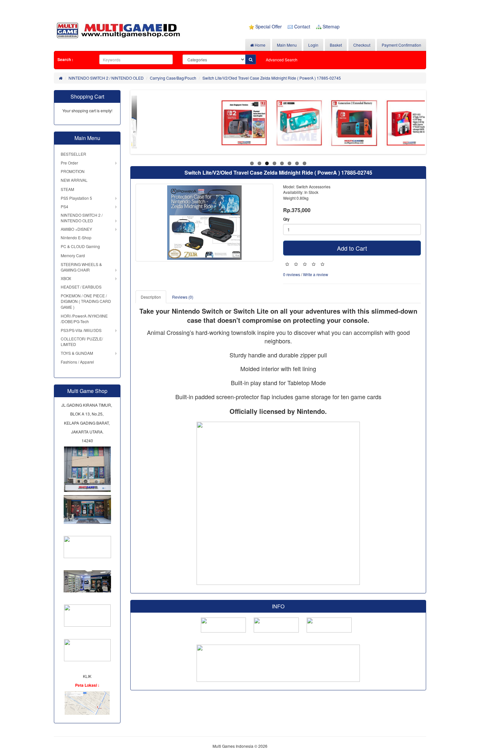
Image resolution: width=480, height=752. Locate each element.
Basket (336, 45)
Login (313, 45)
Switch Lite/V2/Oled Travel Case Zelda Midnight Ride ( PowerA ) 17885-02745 (271, 78)
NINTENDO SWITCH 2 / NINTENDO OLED (106, 78)
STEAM (67, 189)
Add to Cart (352, 248)
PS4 (64, 206)
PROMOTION (73, 171)
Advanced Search (281, 59)
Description (151, 297)
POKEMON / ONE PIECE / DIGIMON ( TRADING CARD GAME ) (86, 301)
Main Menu (287, 45)
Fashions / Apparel (77, 362)
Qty (286, 219)
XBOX (66, 278)
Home (259, 45)
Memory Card (73, 255)
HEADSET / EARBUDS (81, 287)
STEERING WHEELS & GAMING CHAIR (81, 267)
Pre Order (69, 162)
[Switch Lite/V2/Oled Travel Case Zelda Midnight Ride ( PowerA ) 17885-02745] (204, 222)
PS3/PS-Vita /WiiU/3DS (81, 330)
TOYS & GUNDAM (77, 353)
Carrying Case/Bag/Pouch (173, 78)
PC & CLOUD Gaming (80, 246)
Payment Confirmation (401, 45)
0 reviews (291, 274)
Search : (65, 59)
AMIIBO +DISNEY (76, 229)
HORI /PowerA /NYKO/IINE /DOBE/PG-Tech (84, 318)
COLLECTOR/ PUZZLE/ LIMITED (82, 341)
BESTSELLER (73, 154)
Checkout (361, 45)
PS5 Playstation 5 (76, 198)
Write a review (315, 274)
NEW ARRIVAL (74, 180)
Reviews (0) (182, 297)
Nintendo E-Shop (76, 237)
